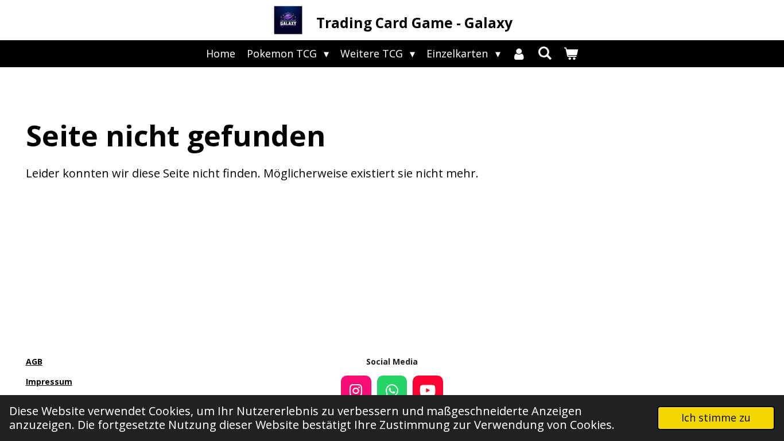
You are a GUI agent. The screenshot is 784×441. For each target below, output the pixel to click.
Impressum (49, 381)
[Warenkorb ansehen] (571, 53)
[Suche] (545, 52)
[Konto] (519, 53)
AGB (34, 361)
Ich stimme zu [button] (716, 417)
